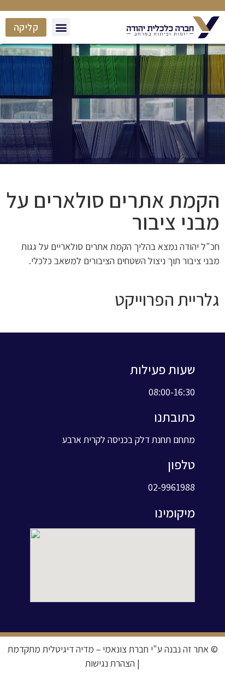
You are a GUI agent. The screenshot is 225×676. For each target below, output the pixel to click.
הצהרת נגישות (110, 663)
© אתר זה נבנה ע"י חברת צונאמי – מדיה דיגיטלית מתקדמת (113, 649)
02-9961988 (171, 487)
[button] (61, 27)
